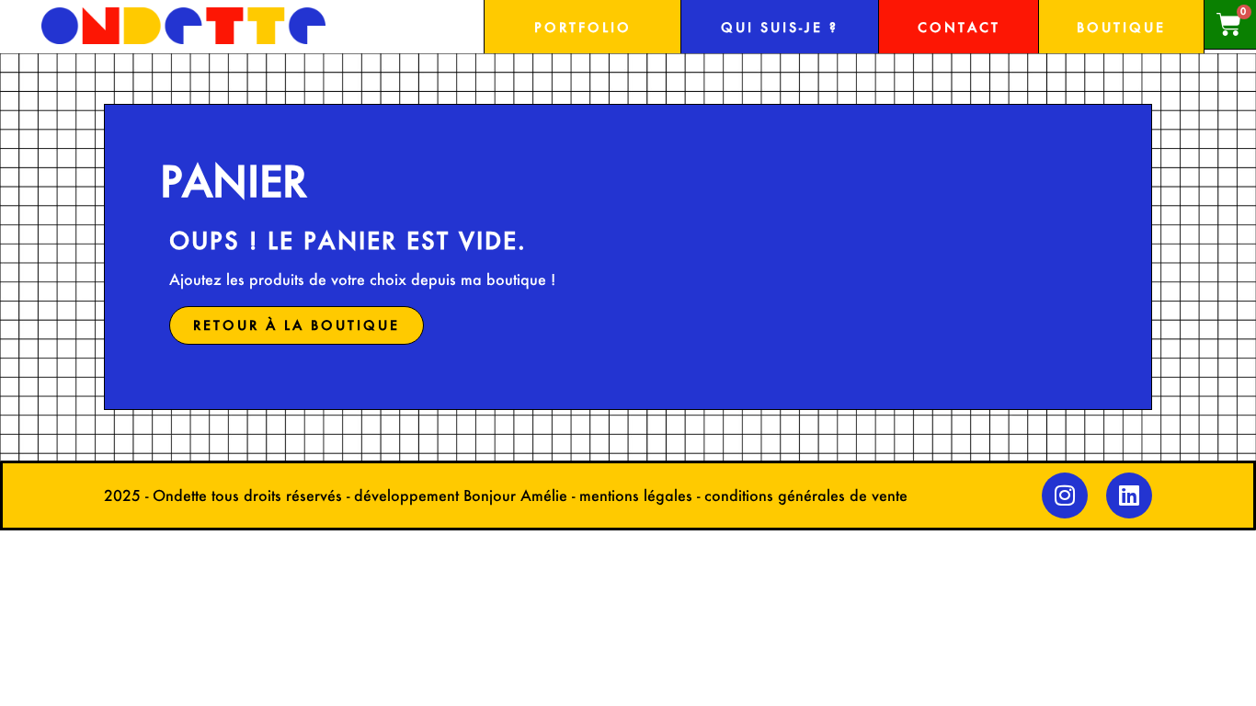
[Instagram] (1065, 495)
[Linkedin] (1129, 495)
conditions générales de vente (806, 495)
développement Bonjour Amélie (460, 495)
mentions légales (635, 495)
